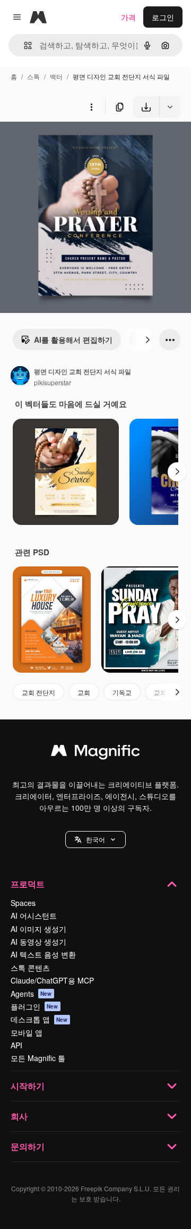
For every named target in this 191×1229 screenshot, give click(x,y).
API (16, 1045)
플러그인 (34, 1006)
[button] (95, 839)
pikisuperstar (52, 382)
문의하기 (28, 1146)
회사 (19, 1116)
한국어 (95, 839)
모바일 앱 (26, 1032)
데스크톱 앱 (39, 1019)
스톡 (33, 76)
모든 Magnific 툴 (38, 1058)
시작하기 (28, 1086)
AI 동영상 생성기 (38, 941)
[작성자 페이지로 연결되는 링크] (20, 376)
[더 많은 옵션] (91, 106)
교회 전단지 (38, 692)
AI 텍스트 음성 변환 (43, 954)
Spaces (23, 902)
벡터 (56, 76)
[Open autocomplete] (23, 45)
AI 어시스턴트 (34, 915)
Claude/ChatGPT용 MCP (52, 980)
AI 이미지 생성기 (38, 928)
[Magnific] (95, 753)
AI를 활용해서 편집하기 (73, 339)
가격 (128, 17)
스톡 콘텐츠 (30, 967)
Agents (31, 993)
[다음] (147, 339)
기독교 (122, 692)
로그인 (163, 17)
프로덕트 (28, 884)
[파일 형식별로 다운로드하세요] (169, 106)
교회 (83, 692)
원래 (61, 142)
